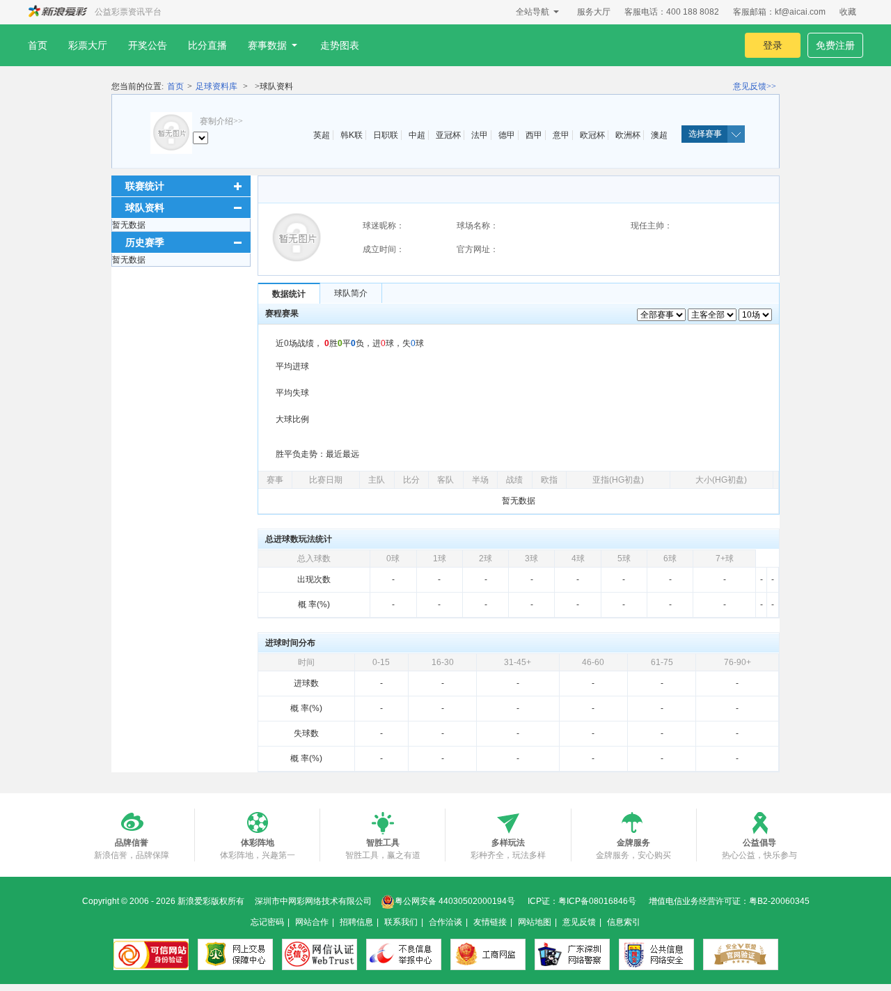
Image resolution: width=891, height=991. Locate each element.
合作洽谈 (445, 922)
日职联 (385, 135)
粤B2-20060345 (779, 901)
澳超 (659, 135)
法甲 (479, 135)
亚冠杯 (448, 135)
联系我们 (401, 922)
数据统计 (289, 294)
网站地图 (534, 922)
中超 (417, 135)
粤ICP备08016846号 (597, 901)
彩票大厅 (87, 45)
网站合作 (312, 922)
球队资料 (144, 207)
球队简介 (351, 293)
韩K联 (351, 135)
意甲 (561, 135)
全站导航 (532, 12)
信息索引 (623, 922)
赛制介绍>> (221, 121)
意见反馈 (579, 922)
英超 (321, 135)
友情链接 (490, 922)
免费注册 (835, 45)
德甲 (506, 135)
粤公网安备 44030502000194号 (455, 901)
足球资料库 (216, 86)
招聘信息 (356, 922)
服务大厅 (593, 12)
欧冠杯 (592, 135)
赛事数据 (267, 45)
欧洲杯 (627, 135)
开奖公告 (147, 45)
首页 (37, 45)
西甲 (534, 135)
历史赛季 (144, 242)
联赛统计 (144, 186)
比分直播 (207, 45)
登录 (772, 45)
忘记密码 (267, 922)
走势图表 (339, 45)
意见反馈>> (754, 86)
